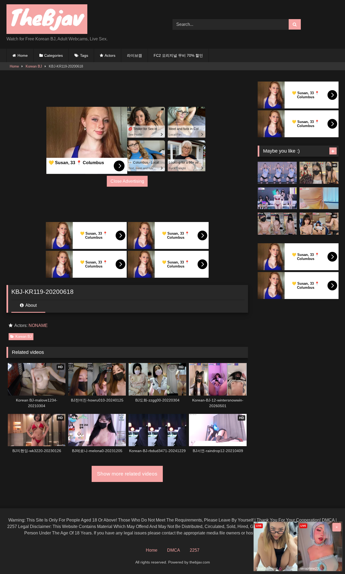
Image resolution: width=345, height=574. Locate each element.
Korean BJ (34, 66)
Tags (84, 55)
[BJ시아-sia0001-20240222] (277, 224)
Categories (53, 55)
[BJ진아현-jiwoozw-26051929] (319, 198)
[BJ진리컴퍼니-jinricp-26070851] (277, 198)
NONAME (38, 325)
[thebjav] (46, 20)
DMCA (173, 550)
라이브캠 (134, 55)
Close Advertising (127, 181)
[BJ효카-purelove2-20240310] (277, 173)
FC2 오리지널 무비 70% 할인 (178, 55)
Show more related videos (127, 474)
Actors (110, 55)
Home (23, 55)
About (31, 305)
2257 (194, 550)
